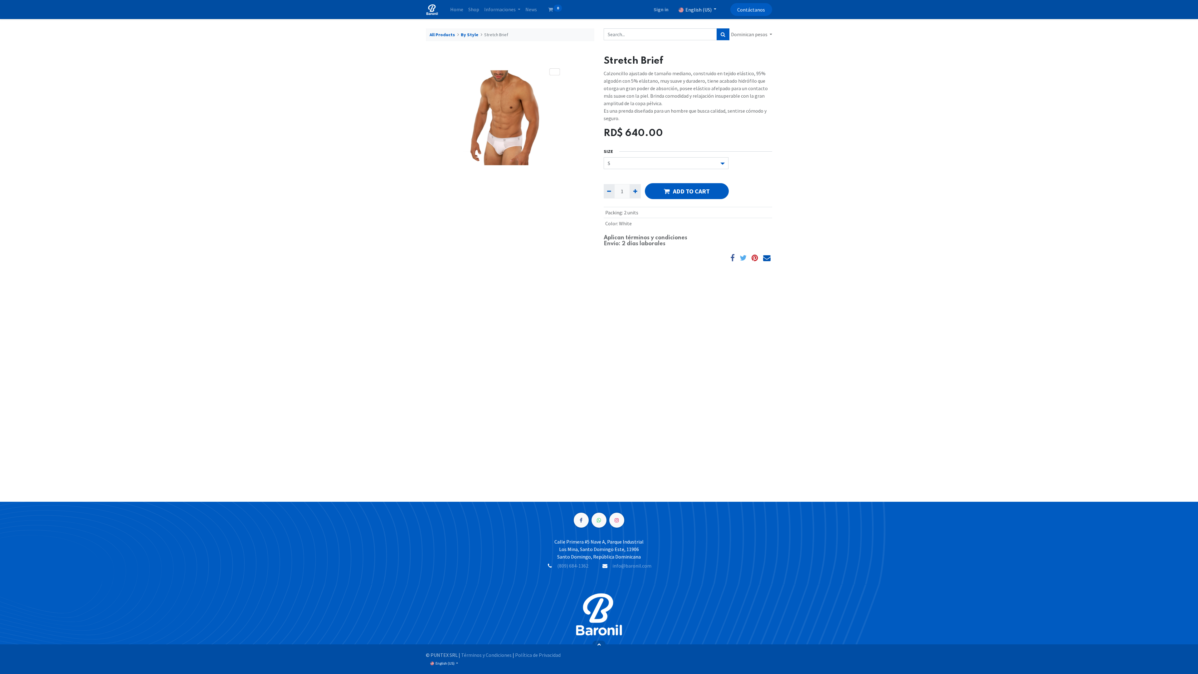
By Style (469, 34)
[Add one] (635, 191)
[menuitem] (457, 9)
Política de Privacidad (538, 655)
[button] (599, 644)
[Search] (723, 34)
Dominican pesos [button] (749, 34)
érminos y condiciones (657, 238)
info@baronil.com (631, 566)
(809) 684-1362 (572, 566)
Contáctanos (751, 10)
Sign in (661, 9)
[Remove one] (609, 191)
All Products (442, 34)
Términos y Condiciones (486, 655)
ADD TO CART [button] (691, 191)
